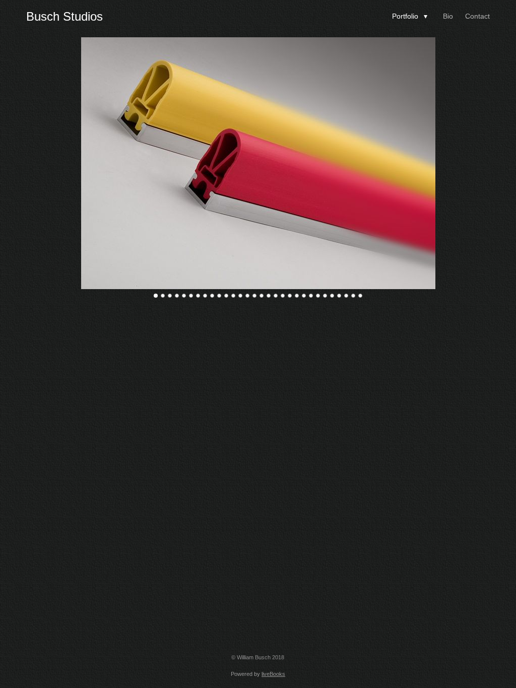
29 (353, 296)
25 (325, 296)
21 (297, 296)
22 (304, 296)
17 (269, 296)
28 (346, 296)
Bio (448, 16)
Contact (477, 16)
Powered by (258, 674)
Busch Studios (64, 16)
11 (226, 296)
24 (318, 296)
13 (240, 296)
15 (254, 296)
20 (290, 296)
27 (339, 296)
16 (262, 296)
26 (332, 296)
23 (311, 296)
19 (283, 296)
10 (219, 296)
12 (233, 296)
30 (360, 296)
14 (247, 296)
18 (276, 296)
